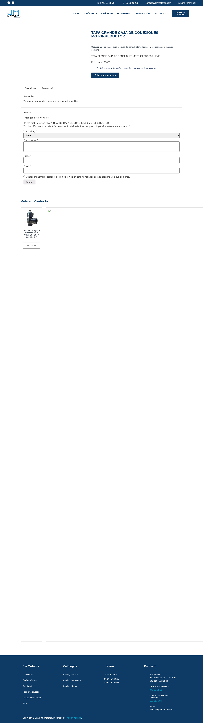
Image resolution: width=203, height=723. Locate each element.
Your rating (30, 131)
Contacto (160, 13)
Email (27, 166)
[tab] (31, 88)
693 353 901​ (156, 701)
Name (27, 156)
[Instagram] (13, 2)
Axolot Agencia (74, 718)
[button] (180, 13)
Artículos (107, 13)
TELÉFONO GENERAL (160, 687)
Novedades (123, 13)
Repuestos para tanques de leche (118, 47)
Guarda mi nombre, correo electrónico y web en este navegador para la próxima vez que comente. (78, 177)
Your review (30, 140)
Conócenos (90, 13)
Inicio (75, 13)
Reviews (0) (48, 88)
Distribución (142, 13)
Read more (31, 246)
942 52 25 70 (156, 690)
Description (31, 88)
